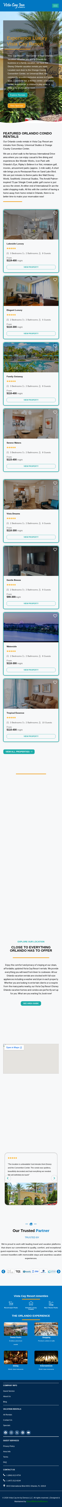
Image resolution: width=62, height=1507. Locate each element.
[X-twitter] (17, 1432)
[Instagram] (11, 1432)
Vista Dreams (13, 513)
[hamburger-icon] (55, 6)
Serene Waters (14, 443)
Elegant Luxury (14, 310)
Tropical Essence (15, 713)
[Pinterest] (22, 1432)
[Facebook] (5, 1432)
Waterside (12, 646)
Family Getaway (15, 376)
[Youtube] (28, 1432)
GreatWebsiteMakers (37, 1501)
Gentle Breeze (14, 580)
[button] (8, 1178)
